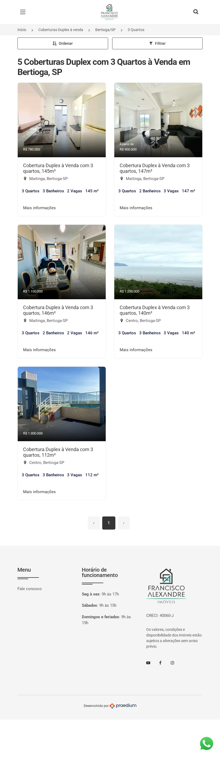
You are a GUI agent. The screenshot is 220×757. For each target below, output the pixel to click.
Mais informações (39, 207)
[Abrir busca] (195, 12)
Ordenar (66, 43)
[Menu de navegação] (24, 12)
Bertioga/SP (105, 30)
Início (21, 30)
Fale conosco (29, 588)
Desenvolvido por (96, 705)
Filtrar (160, 43)
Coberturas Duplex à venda (60, 30)
